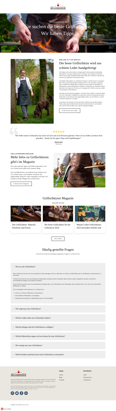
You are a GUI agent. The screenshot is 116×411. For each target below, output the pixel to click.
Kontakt (61, 380)
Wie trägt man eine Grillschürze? (28, 309)
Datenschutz (87, 377)
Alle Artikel (58, 239)
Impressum (87, 380)
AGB (84, 375)
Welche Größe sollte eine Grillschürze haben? (33, 318)
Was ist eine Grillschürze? (25, 267)
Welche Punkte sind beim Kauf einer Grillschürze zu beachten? (39, 354)
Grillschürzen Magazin (21, 184)
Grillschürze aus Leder (70, 110)
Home (61, 375)
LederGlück (25, 404)
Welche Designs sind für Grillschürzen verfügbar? (34, 327)
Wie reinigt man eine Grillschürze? (28, 345)
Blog (60, 377)
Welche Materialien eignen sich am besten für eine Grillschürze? (40, 336)
